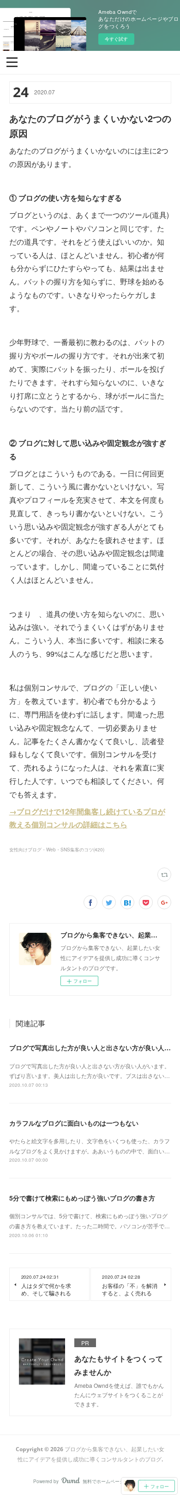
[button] (12, 61)
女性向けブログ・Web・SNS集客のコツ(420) (56, 849)
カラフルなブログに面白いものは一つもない (73, 1122)
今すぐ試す (116, 39)
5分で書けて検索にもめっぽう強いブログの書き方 (82, 1197)
